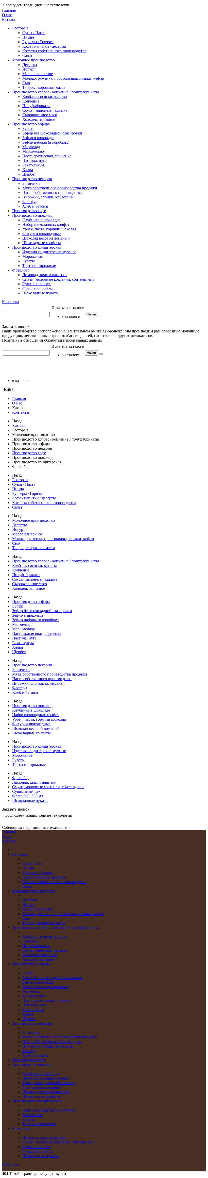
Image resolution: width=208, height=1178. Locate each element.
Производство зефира (31, 124)
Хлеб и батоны (35, 206)
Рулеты (28, 261)
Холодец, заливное (38, 119)
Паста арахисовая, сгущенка (46, 156)
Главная (9, 10)
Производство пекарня (32, 179)
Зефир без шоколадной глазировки (52, 133)
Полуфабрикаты (36, 106)
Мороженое (32, 256)
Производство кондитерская (36, 247)
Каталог (9, 19)
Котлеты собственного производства (54, 51)
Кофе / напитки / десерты (44, 46)
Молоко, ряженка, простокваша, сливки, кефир (63, 78)
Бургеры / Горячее (38, 42)
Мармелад (31, 147)
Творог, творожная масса (43, 87)
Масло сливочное (37, 74)
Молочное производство (33, 60)
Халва (27, 169)
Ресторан (20, 28)
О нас (7, 15)
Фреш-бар (20, 270)
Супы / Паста (33, 32)
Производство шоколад (32, 215)
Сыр (26, 83)
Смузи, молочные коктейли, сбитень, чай (58, 279)
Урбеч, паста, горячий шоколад (49, 229)
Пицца (28, 37)
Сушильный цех (36, 284)
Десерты (29, 64)
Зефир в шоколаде (38, 138)
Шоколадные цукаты (40, 293)
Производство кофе (29, 211)
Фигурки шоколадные (41, 233)
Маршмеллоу (33, 151)
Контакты (10, 301)
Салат (27, 55)
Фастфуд (29, 201)
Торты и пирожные (39, 265)
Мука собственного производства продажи (59, 188)
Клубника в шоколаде (41, 220)
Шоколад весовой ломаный (46, 238)
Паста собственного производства (52, 192)
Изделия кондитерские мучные (49, 252)
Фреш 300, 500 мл (37, 288)
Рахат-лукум (33, 165)
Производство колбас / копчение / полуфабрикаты (55, 92)
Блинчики (31, 183)
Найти (91, 314)
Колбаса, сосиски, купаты (44, 96)
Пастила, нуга (34, 160)
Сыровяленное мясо (39, 115)
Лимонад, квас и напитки (44, 275)
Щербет (29, 174)
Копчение (30, 101)
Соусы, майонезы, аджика (44, 110)
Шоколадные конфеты (41, 243)
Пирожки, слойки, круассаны (48, 197)
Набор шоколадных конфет (45, 224)
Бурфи (27, 128)
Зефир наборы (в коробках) (45, 142)
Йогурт (28, 69)
